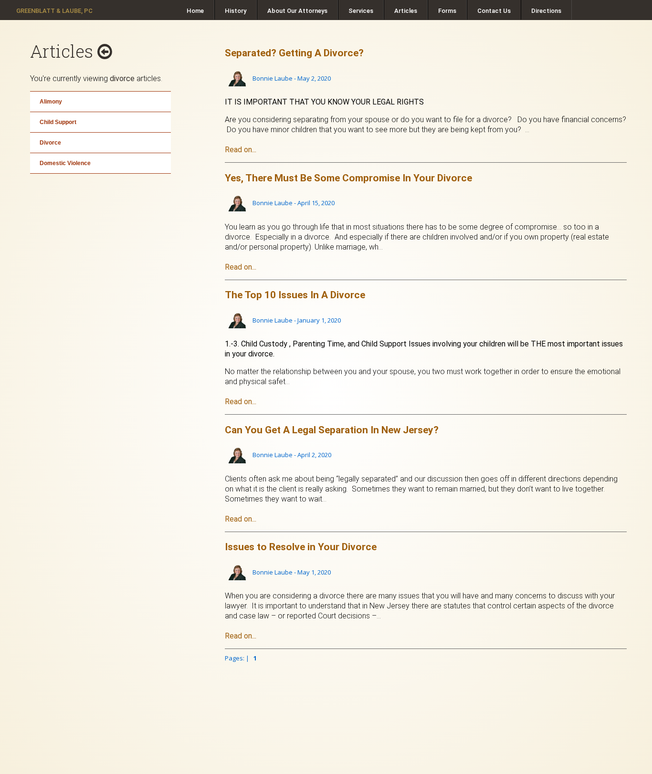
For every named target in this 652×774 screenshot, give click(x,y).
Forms (447, 10)
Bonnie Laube (272, 78)
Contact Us (494, 10)
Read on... (240, 149)
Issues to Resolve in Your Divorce (301, 547)
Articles (405, 10)
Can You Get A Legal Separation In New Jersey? (332, 430)
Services (360, 10)
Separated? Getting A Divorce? (294, 53)
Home (195, 10)
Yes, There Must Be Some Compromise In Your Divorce (348, 178)
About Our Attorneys (297, 10)
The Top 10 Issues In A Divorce (295, 295)
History (235, 10)
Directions (546, 10)
